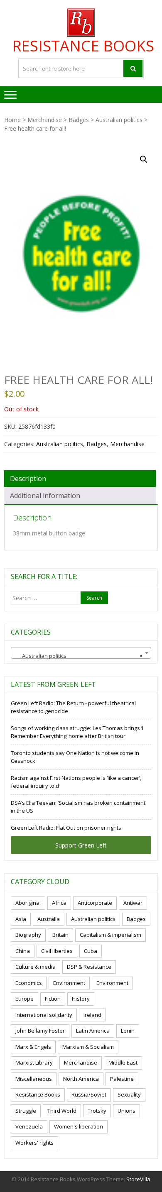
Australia (48, 919)
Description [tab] (28, 478)
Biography (28, 934)
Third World (61, 1110)
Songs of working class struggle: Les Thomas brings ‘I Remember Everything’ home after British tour (77, 732)
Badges (79, 120)
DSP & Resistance (89, 966)
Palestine (122, 1078)
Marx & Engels (33, 1046)
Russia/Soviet (88, 1094)
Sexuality (129, 1094)
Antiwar (132, 902)
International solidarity (43, 1015)
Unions (126, 1110)
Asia (20, 919)
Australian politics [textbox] (78, 656)
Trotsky (97, 1110)
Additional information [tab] (45, 495)
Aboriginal (28, 902)
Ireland (92, 1015)
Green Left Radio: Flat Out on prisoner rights (66, 827)
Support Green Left (81, 845)
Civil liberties (57, 951)
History (81, 998)
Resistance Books (83, 46)
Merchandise (44, 120)
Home (12, 120)
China (22, 951)
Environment (69, 983)
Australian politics (119, 120)
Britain (60, 934)
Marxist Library (34, 1062)
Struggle (25, 1110)
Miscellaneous (33, 1078)
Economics (28, 983)
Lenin (128, 1030)
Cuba (90, 951)
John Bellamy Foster (40, 1030)
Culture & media (35, 966)
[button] (143, 159)
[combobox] (81, 653)
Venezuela (29, 1126)
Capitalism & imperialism (110, 934)
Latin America (93, 1030)
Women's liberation (78, 1126)
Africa (59, 902)
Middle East (122, 1062)
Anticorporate (95, 902)
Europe (24, 998)
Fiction (53, 998)
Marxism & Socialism (88, 1046)
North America (81, 1078)
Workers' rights (34, 1142)
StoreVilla (138, 1179)
